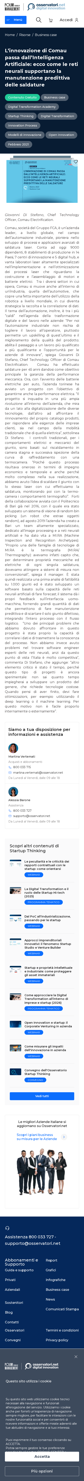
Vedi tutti (42, 1096)
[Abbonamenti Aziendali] (64, 1137)
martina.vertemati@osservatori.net (38, 772)
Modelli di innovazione (24, 135)
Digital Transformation (57, 116)
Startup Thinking (20, 116)
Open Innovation (61, 135)
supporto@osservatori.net (31, 816)
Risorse (25, 35)
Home (10, 35)
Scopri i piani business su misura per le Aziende (37, 1137)
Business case (46, 35)
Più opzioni (42, 1471)
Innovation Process (22, 125)
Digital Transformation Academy (32, 107)
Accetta (42, 1456)
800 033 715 (22, 767)
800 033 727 (22, 811)
